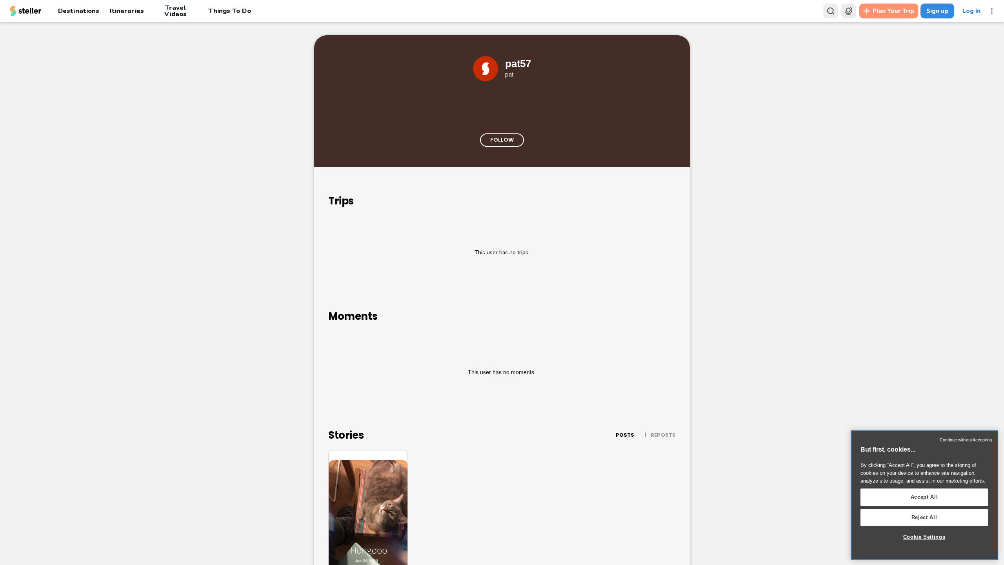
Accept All (924, 497)
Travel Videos (175, 11)
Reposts (663, 435)
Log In (971, 11)
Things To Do (229, 10)
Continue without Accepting (966, 439)
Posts (625, 435)
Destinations (78, 10)
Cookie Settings (924, 537)
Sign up (937, 11)
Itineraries (127, 10)
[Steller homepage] (25, 11)
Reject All (924, 517)
